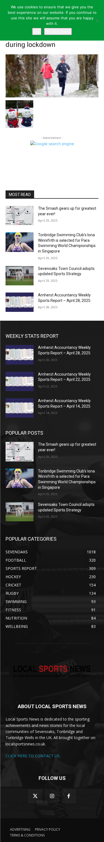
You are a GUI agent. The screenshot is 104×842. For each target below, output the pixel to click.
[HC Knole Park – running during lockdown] (52, 75)
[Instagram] (52, 796)
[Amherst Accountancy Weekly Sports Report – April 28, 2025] (20, 302)
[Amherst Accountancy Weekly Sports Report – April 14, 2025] (20, 408)
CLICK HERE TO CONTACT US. (33, 755)
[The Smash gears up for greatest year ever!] (20, 215)
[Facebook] (69, 796)
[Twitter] (35, 796)
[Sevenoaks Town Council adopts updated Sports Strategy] (20, 275)
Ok (36, 31)
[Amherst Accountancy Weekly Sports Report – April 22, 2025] (20, 381)
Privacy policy (58, 31)
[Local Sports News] (52, 672)
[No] (97, 20)
